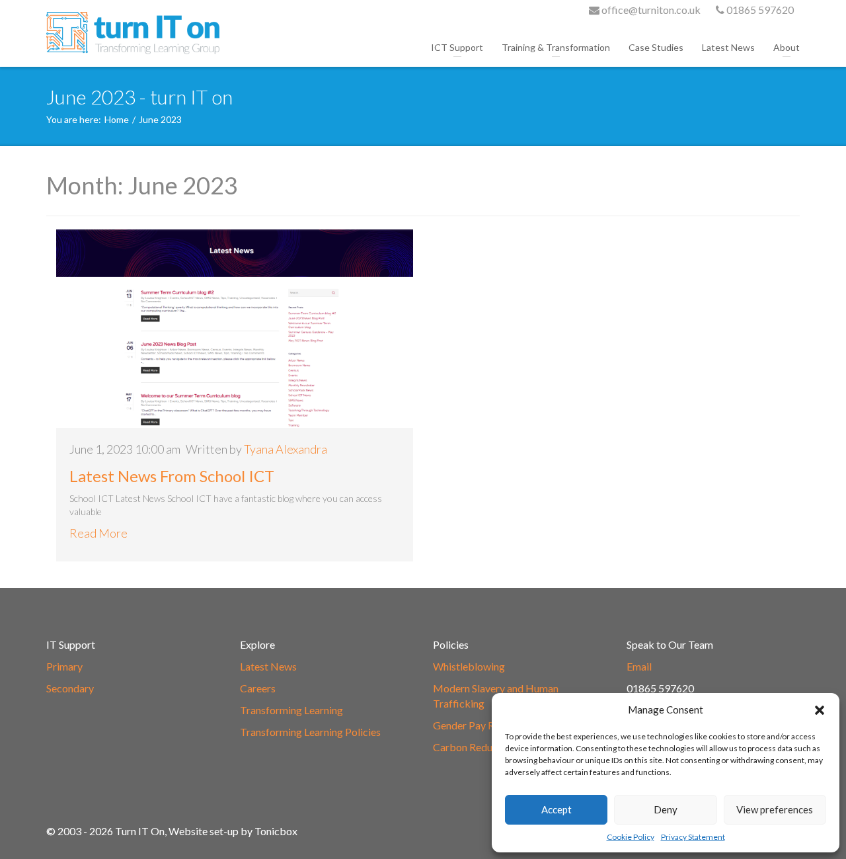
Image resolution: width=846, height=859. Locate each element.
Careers (258, 688)
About (786, 47)
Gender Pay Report (476, 725)
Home (116, 119)
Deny (665, 809)
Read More (98, 533)
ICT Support (457, 47)
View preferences (774, 809)
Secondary (70, 688)
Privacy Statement (693, 837)
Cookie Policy (630, 837)
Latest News (728, 47)
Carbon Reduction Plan (485, 747)
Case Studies (656, 47)
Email (639, 666)
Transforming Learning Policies (310, 731)
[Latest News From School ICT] (234, 328)
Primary (64, 666)
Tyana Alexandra (285, 449)
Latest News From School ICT (171, 475)
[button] (819, 710)
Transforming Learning (291, 710)
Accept (556, 809)
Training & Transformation (556, 47)
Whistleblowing (469, 666)
